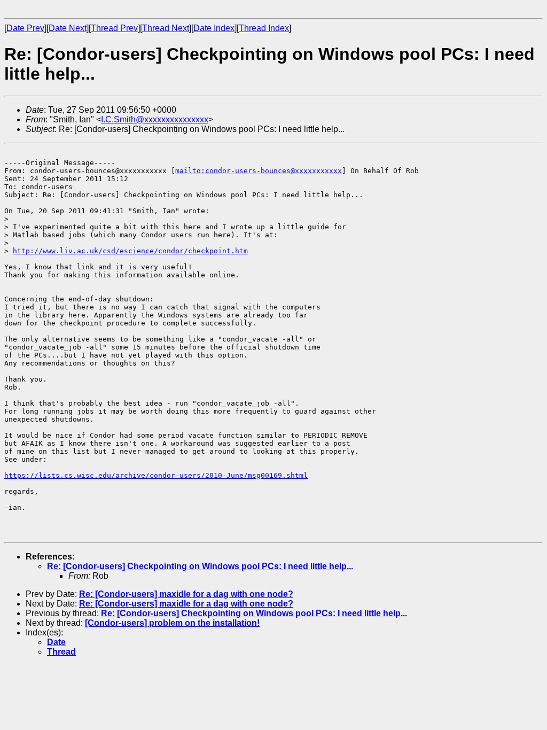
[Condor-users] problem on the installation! (172, 622)
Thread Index (264, 28)
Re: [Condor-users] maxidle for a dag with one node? (186, 594)
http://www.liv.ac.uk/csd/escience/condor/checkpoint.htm (130, 251)
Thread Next (165, 28)
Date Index (214, 28)
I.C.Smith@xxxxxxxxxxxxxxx (154, 119)
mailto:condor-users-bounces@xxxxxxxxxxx (258, 171)
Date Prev (25, 28)
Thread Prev (114, 28)
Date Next (68, 28)
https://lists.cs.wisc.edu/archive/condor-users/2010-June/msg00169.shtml (156, 475)
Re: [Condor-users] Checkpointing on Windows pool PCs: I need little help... (200, 566)
